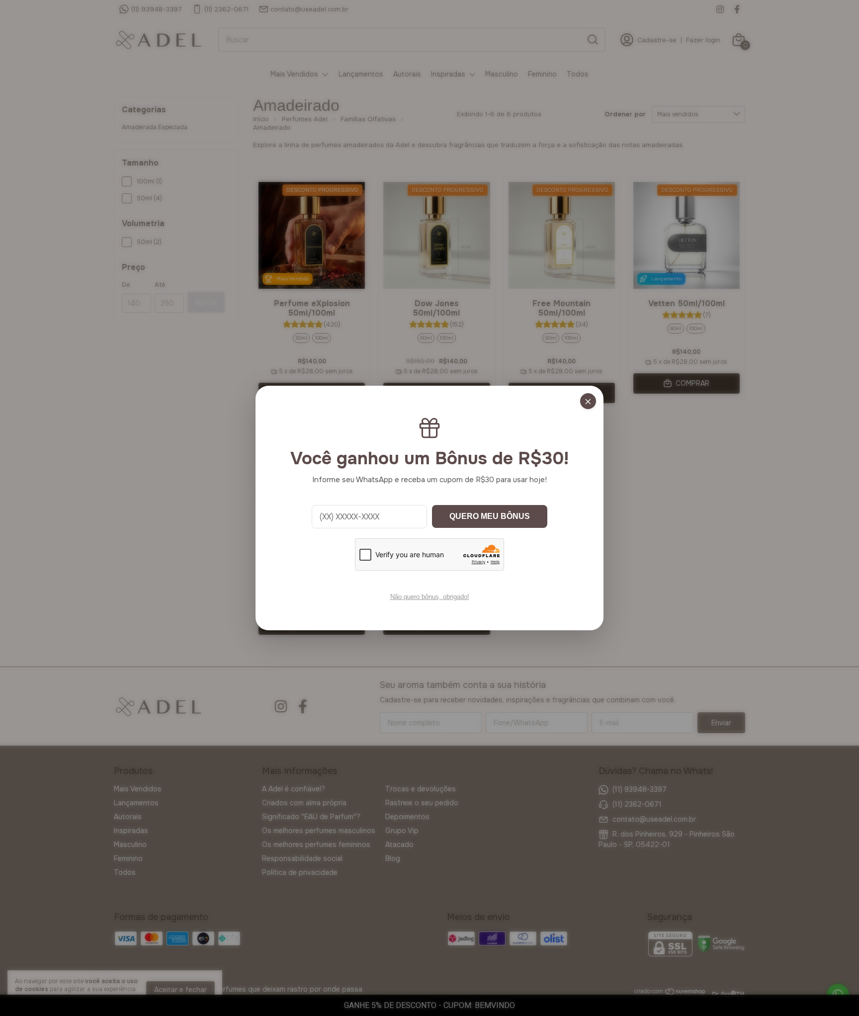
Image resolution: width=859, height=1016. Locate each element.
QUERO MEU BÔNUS (489, 516)
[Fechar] (588, 401)
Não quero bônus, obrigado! (429, 596)
